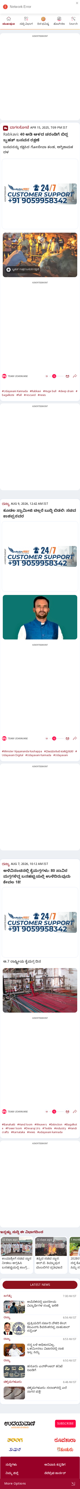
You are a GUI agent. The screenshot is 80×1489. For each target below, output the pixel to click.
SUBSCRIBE (65, 1424)
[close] (77, 3)
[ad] (42, 193)
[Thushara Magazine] (15, 1449)
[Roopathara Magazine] (65, 1440)
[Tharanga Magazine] (15, 1440)
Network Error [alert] (20, 7)
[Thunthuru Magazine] (65, 1449)
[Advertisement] (40, 79)
